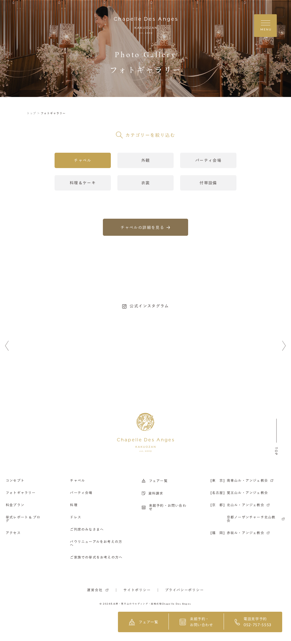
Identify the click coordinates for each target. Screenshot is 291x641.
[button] (7, 346)
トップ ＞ (33, 113)
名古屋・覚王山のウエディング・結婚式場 (136, 604)
